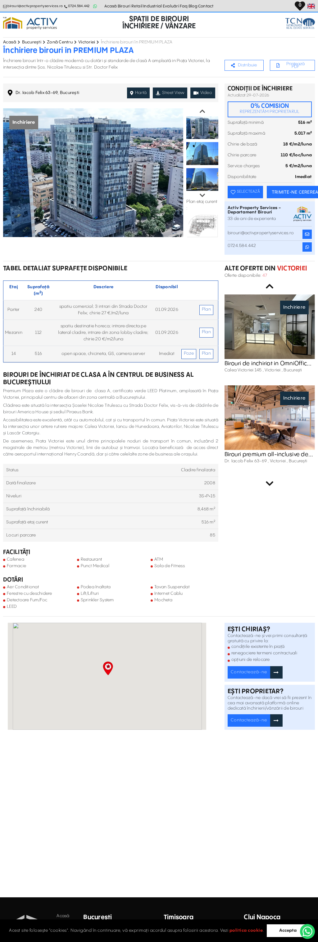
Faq (184, 6)
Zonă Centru (60, 42)
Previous (202, 111)
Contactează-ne (249, 672)
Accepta (288, 930)
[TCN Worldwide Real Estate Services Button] (300, 23)
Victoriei (86, 42)
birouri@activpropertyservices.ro (35, 6)
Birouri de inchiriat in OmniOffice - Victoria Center (270, 364)
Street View (173, 93)
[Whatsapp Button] (95, 6)
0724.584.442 (78, 6)
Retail (137, 6)
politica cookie (246, 930)
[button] (108, 668)
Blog (193, 6)
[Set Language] (311, 6)
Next (202, 195)
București (31, 42)
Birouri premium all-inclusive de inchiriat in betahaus (266, 454)
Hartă (141, 93)
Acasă (110, 6)
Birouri (124, 6)
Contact (206, 6)
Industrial (152, 6)
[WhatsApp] (307, 931)
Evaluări (171, 6)
